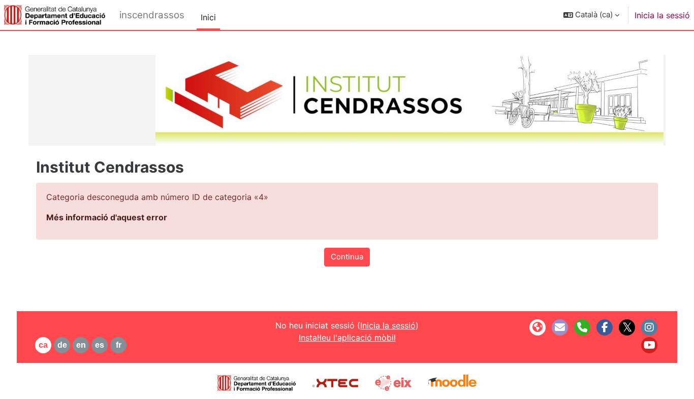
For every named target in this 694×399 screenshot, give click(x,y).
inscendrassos (151, 15)
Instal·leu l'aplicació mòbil (347, 337)
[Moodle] (452, 382)
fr (118, 345)
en (81, 345)
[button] (591, 15)
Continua (347, 256)
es (99, 345)
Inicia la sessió (662, 15)
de (62, 345)
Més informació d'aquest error (106, 217)
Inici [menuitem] (208, 17)
